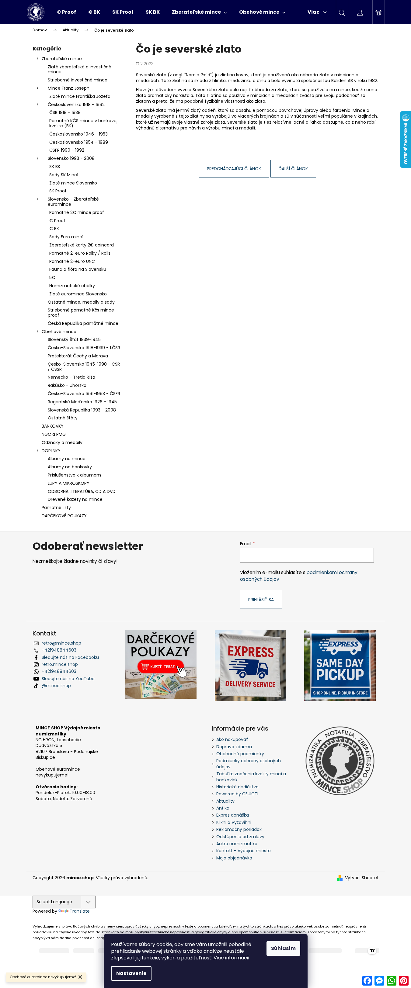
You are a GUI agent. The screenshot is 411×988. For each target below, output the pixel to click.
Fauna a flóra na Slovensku (77, 269)
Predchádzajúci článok (234, 169)
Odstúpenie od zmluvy (240, 837)
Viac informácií (231, 957)
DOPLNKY (51, 451)
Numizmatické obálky (72, 286)
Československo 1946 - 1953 (78, 134)
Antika (222, 808)
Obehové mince (59, 332)
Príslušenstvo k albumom (74, 475)
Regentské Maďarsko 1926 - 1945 (82, 402)
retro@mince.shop (61, 643)
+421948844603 (59, 650)
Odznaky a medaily (62, 442)
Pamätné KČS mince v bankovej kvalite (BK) (83, 123)
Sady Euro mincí (66, 237)
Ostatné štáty (63, 418)
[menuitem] (66, 12)
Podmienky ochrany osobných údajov (248, 763)
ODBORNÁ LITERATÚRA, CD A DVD (82, 491)
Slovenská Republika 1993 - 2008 (82, 410)
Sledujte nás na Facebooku (70, 657)
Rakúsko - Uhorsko (67, 385)
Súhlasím (283, 948)
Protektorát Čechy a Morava (78, 356)
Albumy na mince (66, 459)
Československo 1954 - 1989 (78, 142)
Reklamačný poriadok (239, 829)
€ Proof (57, 221)
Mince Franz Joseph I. (70, 88)
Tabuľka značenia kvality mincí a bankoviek (251, 777)
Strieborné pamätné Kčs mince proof (81, 312)
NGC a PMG (54, 434)
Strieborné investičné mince (77, 80)
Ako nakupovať (232, 739)
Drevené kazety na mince (75, 499)
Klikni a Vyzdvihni (233, 822)
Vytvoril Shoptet (362, 878)
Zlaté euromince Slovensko (78, 294)
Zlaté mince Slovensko (73, 183)
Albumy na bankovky (70, 467)
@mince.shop (56, 686)
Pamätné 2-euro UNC (72, 261)
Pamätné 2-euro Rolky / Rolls (79, 253)
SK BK (54, 167)
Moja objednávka (234, 858)
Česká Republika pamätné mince (83, 323)
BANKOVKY (53, 426)
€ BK (54, 228)
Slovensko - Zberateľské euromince (73, 201)
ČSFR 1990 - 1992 (66, 150)
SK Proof (58, 191)
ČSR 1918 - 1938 (65, 112)
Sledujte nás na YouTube (68, 679)
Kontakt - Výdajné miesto (243, 851)
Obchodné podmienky (240, 754)
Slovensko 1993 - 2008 (71, 158)
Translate (80, 911)
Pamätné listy (56, 507)
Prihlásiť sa (261, 600)
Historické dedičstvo (237, 787)
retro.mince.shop (60, 664)
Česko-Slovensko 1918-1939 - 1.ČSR (84, 348)
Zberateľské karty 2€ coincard (81, 245)
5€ (52, 277)
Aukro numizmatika (236, 844)
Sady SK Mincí (63, 175)
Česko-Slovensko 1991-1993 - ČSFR (84, 394)
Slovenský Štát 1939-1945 (74, 339)
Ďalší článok (293, 169)
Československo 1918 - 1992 (76, 105)
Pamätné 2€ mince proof (76, 212)
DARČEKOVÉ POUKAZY (64, 516)
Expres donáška (232, 815)
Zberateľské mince (62, 59)
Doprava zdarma (234, 747)
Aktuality (225, 801)
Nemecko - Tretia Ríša (71, 377)
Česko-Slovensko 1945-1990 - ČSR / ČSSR (84, 366)
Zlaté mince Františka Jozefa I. (81, 96)
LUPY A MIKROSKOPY (68, 483)
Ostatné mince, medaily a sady (81, 302)
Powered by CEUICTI (237, 794)
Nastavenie (131, 973)
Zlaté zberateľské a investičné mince (79, 69)
